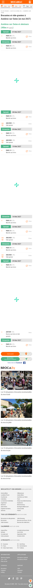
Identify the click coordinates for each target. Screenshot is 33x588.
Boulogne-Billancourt (23, 506)
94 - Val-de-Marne (22, 546)
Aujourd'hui (4, 530)
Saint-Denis (4, 506)
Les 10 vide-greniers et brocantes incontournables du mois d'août (16, 393)
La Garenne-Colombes (7, 501)
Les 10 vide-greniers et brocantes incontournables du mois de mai (16, 477)
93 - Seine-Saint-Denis (7, 548)
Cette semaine (5, 536)
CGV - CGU (4, 559)
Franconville (20, 508)
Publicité (3, 570)
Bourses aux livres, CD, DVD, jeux (24, 520)
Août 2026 (20, 532)
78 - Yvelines (20, 548)
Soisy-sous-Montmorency (24, 501)
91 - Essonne (4, 544)
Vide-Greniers (4, 522)
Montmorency (21, 504)
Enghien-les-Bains (6, 508)
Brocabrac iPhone (22, 559)
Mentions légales (5, 557)
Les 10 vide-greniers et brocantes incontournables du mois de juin (16, 449)
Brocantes (4, 520)
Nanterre (3, 504)
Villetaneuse (20, 493)
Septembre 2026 (21, 534)
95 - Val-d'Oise (21, 544)
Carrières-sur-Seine (22, 497)
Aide (18, 568)
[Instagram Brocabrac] (18, 580)
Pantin (19, 510)
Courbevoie (4, 497)
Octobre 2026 (21, 536)
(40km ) (7, 27)
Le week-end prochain (23, 530)
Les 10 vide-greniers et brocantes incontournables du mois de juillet (16, 421)
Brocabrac (4, 568)
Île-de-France (5, 11)
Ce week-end (4, 534)
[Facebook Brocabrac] (14, 580)
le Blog (2, 572)
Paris (18, 499)
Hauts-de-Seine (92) (16, 11)
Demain (3, 532)
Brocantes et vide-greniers (8, 518)
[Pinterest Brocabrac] (22, 580)
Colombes (3, 499)
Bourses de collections (23, 522)
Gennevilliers (4, 493)
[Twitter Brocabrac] (10, 580)
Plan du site (4, 561)
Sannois (3, 510)
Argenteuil (3, 503)
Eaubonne (20, 503)
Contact (19, 572)
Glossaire (20, 570)
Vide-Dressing (21, 518)
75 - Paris (3, 546)
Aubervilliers (20, 495)
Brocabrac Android (22, 557)
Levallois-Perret (5, 495)
